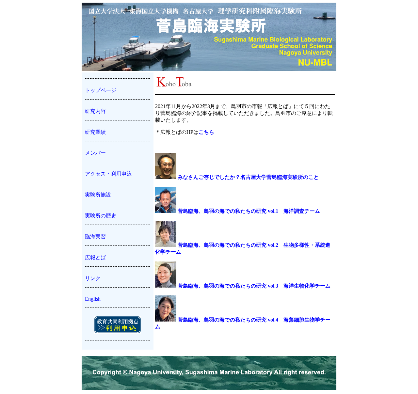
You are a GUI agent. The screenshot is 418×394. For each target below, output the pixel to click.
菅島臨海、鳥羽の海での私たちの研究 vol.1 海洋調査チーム (248, 211)
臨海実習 (95, 236)
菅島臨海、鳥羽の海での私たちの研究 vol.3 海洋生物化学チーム (253, 286)
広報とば (95, 257)
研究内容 (95, 111)
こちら (206, 132)
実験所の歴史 (100, 215)
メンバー (95, 153)
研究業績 (95, 132)
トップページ (100, 90)
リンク (93, 278)
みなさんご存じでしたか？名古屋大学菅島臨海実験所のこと (247, 177)
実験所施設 (98, 194)
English (93, 299)
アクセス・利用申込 (108, 174)
